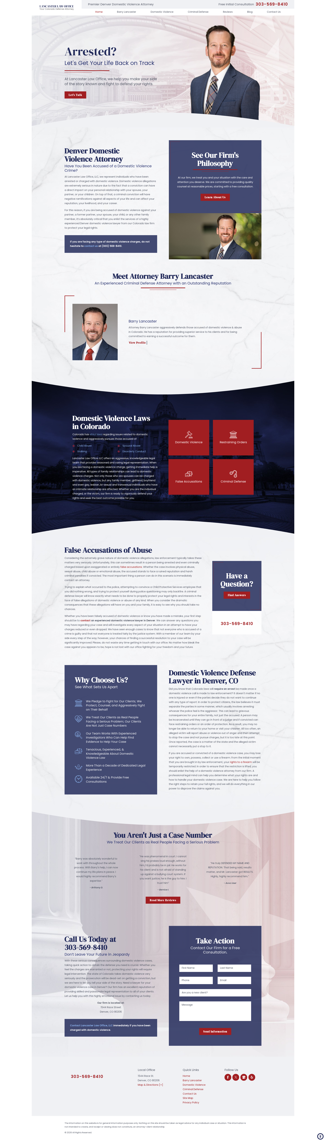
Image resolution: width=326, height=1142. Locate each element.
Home (186, 1076)
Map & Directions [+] (150, 1085)
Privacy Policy (191, 1102)
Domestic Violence (194, 1085)
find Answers (237, 595)
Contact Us (189, 1093)
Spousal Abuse (131, 445)
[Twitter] (235, 1077)
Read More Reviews (163, 900)
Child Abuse (84, 445)
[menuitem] (99, 12)
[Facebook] (228, 1077)
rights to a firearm (241, 762)
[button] (320, 1136)
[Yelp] (251, 1077)
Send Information (215, 1031)
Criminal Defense (193, 1089)
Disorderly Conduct (134, 451)
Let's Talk (75, 95)
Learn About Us (215, 197)
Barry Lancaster (192, 1080)
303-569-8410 (272, 4)
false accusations (131, 567)
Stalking (82, 451)
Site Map (188, 1098)
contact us (91, 246)
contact (85, 620)
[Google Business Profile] (243, 1077)
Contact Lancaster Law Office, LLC (91, 1025)
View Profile (137, 342)
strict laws (96, 434)
